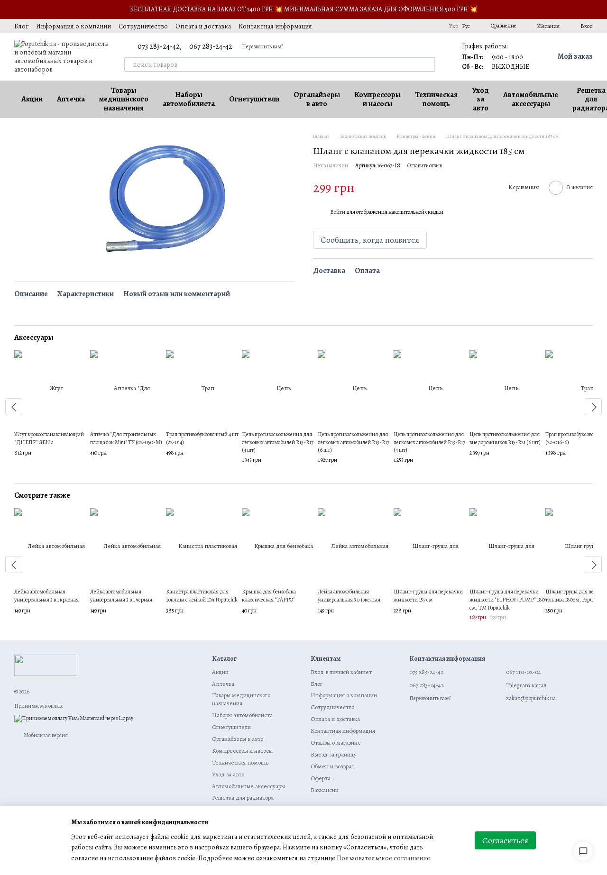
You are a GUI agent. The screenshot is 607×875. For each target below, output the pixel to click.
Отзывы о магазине (336, 742)
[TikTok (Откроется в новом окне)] (388, 26)
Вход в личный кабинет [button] (341, 672)
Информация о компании (73, 26)
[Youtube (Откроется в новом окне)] (411, 26)
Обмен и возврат (332, 766)
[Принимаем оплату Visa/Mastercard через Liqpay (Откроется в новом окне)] (73, 718)
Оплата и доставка (203, 26)
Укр (453, 26)
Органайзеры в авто (317, 99)
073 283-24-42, (160, 46)
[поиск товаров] (427, 64)
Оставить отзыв (424, 166)
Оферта (321, 778)
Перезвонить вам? (262, 46)
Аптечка (71, 99)
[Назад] (13, 406)
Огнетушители (254, 99)
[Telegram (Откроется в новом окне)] (422, 26)
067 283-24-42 (210, 46)
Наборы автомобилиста (189, 99)
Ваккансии (325, 790)
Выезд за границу (334, 754)
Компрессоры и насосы (377, 99)
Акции (32, 99)
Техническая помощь (436, 99)
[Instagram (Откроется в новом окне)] (377, 26)
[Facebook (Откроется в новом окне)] (400, 26)
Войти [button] (337, 212)
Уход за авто (480, 99)
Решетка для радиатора (243, 797)
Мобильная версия (45, 735)
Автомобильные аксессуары (530, 99)
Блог (21, 26)
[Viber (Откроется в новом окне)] (434, 26)
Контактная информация (275, 26)
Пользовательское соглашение (383, 858)
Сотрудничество (143, 26)
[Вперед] (593, 406)
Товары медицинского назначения (123, 99)
